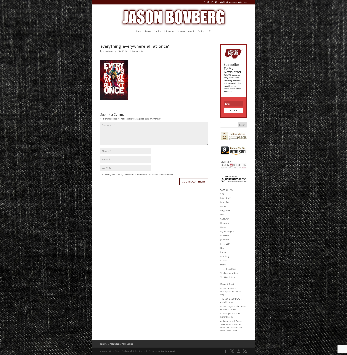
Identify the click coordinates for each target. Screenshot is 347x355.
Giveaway (224, 218)
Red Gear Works (168, 351)
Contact (201, 31)
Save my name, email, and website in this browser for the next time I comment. (138, 174)
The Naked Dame (228, 277)
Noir (222, 248)
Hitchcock (224, 223)
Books (148, 31)
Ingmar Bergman (227, 231)
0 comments (137, 51)
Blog (222, 193)
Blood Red (224, 202)
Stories (157, 31)
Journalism (224, 239)
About (191, 31)
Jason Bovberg (109, 51)
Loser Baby (225, 244)
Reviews (181, 31)
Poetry (223, 252)
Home (139, 31)
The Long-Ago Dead (229, 273)
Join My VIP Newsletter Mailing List (233, 2)
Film (222, 214)
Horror (223, 227)
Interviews (169, 31)
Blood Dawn (225, 198)
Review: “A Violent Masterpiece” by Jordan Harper (230, 291)
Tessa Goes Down (228, 269)
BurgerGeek (225, 210)
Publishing (224, 256)
